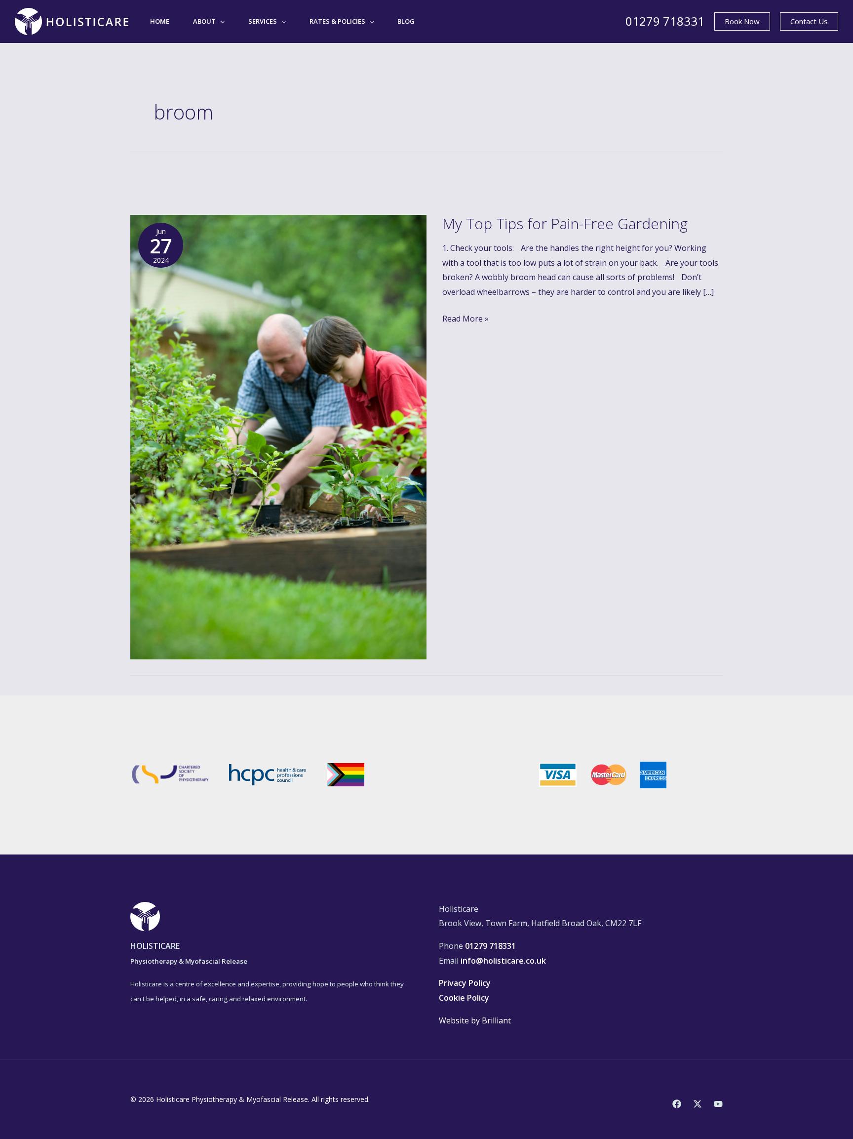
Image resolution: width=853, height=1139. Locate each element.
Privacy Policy (465, 982)
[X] (697, 1103)
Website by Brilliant (475, 1020)
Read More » (465, 318)
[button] (742, 21)
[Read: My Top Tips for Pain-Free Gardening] (278, 436)
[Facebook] (676, 1103)
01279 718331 (664, 21)
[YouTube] (718, 1103)
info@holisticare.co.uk (503, 960)
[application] (220, 21)
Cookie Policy (464, 997)
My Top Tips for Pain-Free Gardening (565, 223)
